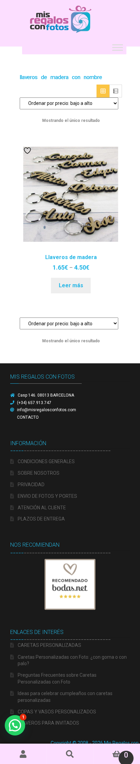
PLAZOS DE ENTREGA (41, 519)
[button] (15, 725)
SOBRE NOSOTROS (38, 473)
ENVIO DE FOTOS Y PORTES (47, 496)
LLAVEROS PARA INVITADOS (48, 723)
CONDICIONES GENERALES (46, 461)
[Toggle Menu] (117, 47)
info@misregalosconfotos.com (46, 409)
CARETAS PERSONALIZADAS (49, 645)
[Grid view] (103, 91)
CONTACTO (28, 417)
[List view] (115, 91)
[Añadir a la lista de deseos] (28, 150)
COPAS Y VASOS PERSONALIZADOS (57, 711)
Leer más (71, 285)
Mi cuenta (23, 754)
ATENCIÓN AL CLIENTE (42, 507)
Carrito (110, 752)
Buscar (70, 754)
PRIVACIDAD (31, 484)
